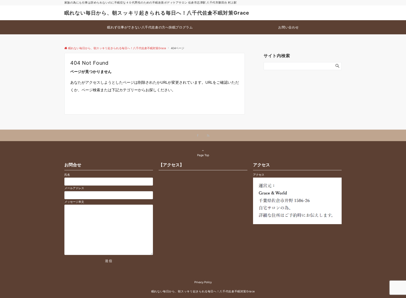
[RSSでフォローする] (208, 135)
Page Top (203, 155)
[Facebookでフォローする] (197, 135)
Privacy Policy (203, 282)
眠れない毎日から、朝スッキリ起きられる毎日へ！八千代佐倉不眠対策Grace (156, 13)
